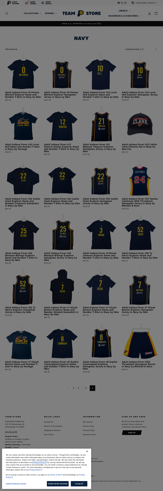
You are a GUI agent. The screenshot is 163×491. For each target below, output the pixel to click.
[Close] (87, 451)
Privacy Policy (38, 462)
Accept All (79, 484)
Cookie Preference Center (16, 484)
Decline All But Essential (57, 484)
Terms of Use (55, 475)
